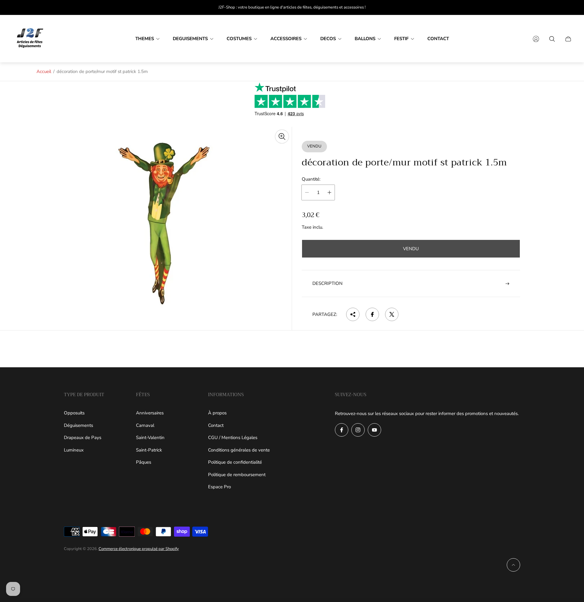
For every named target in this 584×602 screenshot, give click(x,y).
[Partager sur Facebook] (372, 314)
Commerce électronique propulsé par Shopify (139, 549)
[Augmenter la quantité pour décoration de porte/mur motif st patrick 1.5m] (329, 192)
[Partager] (353, 314)
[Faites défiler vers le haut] (513, 565)
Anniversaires (150, 413)
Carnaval (145, 425)
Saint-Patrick (149, 450)
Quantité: (311, 179)
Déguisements (78, 425)
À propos (217, 413)
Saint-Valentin (150, 437)
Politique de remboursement (237, 475)
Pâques (143, 462)
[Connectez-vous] (536, 39)
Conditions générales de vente (239, 450)
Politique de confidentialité (235, 462)
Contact (216, 425)
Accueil (43, 71)
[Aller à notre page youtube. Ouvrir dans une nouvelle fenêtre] (374, 430)
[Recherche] (552, 39)
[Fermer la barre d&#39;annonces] (568, 7)
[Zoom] (282, 136)
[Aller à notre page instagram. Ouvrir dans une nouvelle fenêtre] (358, 430)
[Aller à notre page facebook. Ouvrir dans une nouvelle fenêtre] (341, 430)
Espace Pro (219, 487)
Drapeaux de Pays (82, 437)
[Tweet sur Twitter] (391, 314)
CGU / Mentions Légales (232, 437)
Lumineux (74, 450)
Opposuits (74, 413)
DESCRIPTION (327, 283)
